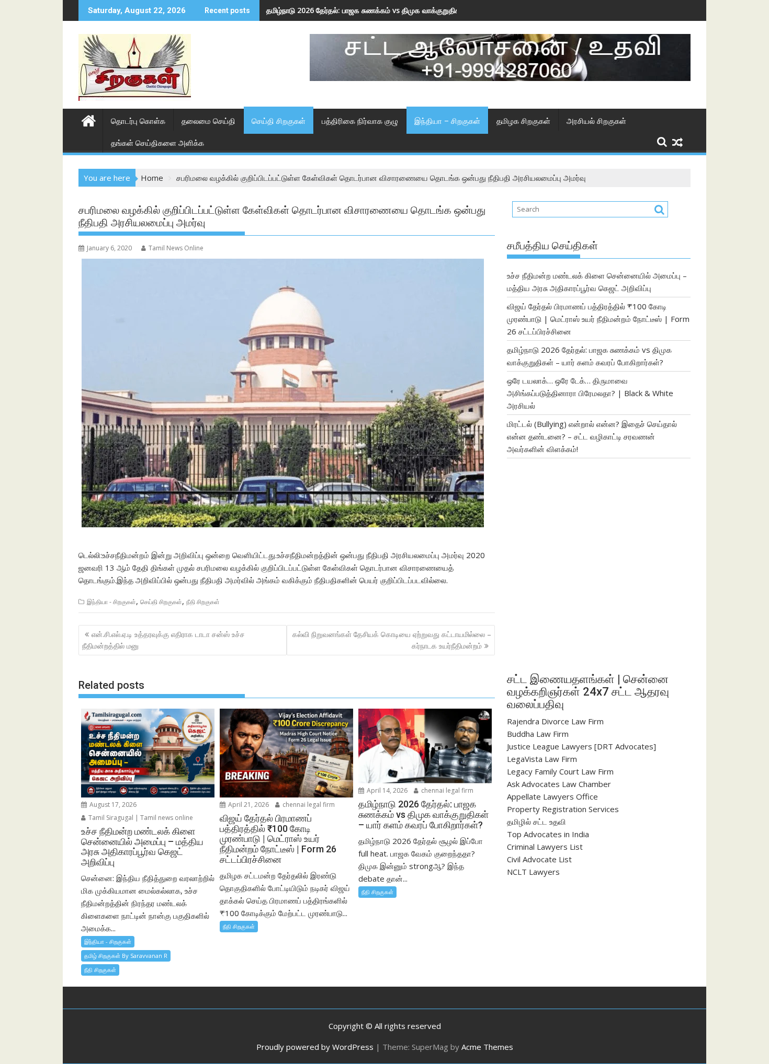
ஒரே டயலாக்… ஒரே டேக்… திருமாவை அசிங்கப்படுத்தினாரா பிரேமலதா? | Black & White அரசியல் (590, 393)
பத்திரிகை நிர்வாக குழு (360, 121)
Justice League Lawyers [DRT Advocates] (581, 746)
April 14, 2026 (386, 790)
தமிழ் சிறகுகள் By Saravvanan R (125, 955)
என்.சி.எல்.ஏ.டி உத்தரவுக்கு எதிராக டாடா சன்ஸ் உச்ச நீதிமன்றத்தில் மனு (163, 640)
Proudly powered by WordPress (315, 1047)
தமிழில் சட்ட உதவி (536, 821)
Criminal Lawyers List (545, 846)
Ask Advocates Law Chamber (559, 784)
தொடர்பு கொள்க (138, 121)
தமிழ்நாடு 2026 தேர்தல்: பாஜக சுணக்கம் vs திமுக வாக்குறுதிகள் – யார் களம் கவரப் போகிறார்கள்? (417, 10)
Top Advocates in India (548, 834)
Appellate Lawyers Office (552, 796)
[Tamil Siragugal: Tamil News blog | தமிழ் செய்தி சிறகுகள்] (89, 119)
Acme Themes (487, 1047)
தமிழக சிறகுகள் (523, 121)
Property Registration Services (563, 809)
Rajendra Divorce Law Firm (555, 721)
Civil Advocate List (539, 859)
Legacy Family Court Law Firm (560, 771)
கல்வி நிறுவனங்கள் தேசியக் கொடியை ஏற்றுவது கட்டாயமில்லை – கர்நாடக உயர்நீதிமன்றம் (391, 640)
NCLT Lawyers (533, 871)
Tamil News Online (176, 248)
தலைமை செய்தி (208, 121)
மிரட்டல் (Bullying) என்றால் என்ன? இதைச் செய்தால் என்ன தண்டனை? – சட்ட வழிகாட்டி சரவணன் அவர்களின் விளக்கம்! (592, 436)
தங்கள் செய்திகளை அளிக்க (157, 143)
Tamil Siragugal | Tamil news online (140, 817)
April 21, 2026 (248, 804)
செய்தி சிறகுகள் (279, 121)
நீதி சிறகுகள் (203, 601)
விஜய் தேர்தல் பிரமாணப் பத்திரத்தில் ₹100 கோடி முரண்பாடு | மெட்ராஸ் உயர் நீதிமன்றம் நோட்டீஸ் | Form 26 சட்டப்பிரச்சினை (598, 319)
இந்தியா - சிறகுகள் (111, 601)
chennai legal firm (308, 804)
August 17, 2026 (112, 804)
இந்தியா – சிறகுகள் (447, 121)
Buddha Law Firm (538, 733)
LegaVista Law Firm (542, 759)
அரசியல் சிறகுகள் (596, 121)
